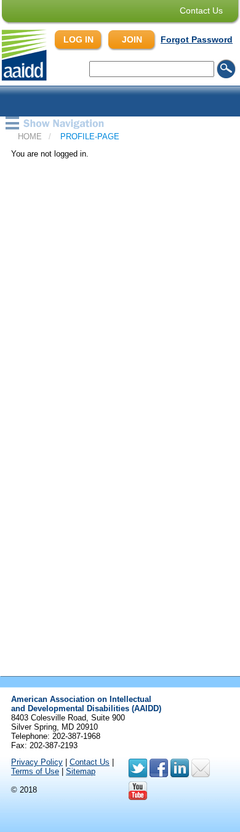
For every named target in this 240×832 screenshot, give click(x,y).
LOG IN (78, 39)
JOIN (132, 39)
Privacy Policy (37, 762)
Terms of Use (35, 771)
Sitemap (80, 771)
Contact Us (201, 10)
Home (30, 136)
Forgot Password (197, 39)
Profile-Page (89, 136)
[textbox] (151, 69)
